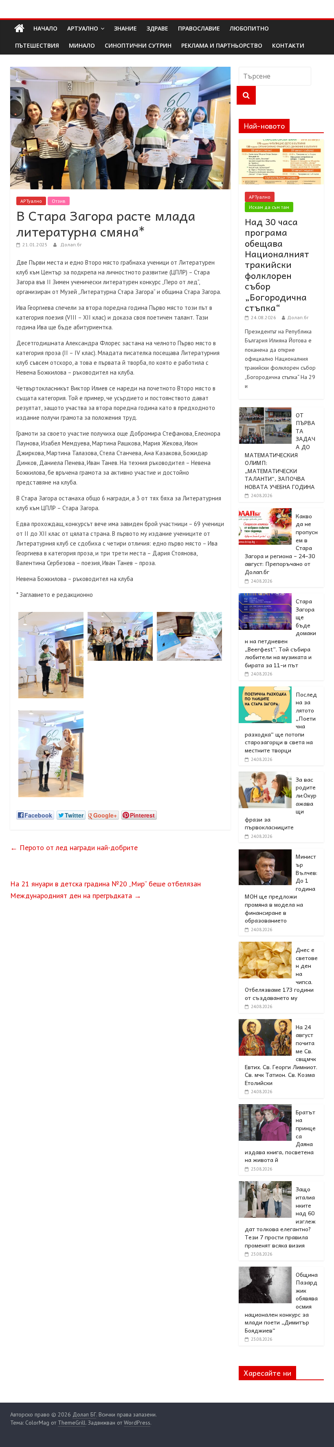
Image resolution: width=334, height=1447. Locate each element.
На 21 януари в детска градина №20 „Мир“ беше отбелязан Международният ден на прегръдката (105, 889)
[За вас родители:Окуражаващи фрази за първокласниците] (265, 776)
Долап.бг (71, 244)
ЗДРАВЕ (157, 28)
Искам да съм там (269, 207)
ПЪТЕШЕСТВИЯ (37, 45)
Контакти (288, 45)
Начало (45, 28)
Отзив (59, 201)
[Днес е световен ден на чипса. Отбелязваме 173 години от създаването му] (265, 946)
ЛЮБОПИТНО (249, 28)
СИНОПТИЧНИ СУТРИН (138, 45)
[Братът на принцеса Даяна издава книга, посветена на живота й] (265, 1108)
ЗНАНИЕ (125, 28)
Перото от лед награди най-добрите (74, 847)
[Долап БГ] (19, 28)
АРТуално (82, 28)
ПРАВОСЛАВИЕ (199, 28)
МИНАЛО (82, 45)
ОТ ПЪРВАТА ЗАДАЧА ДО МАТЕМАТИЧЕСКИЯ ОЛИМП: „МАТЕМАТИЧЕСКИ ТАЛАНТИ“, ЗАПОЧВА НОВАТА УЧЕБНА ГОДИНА (280, 450)
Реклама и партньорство (221, 45)
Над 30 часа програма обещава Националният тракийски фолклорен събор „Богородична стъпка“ (277, 264)
